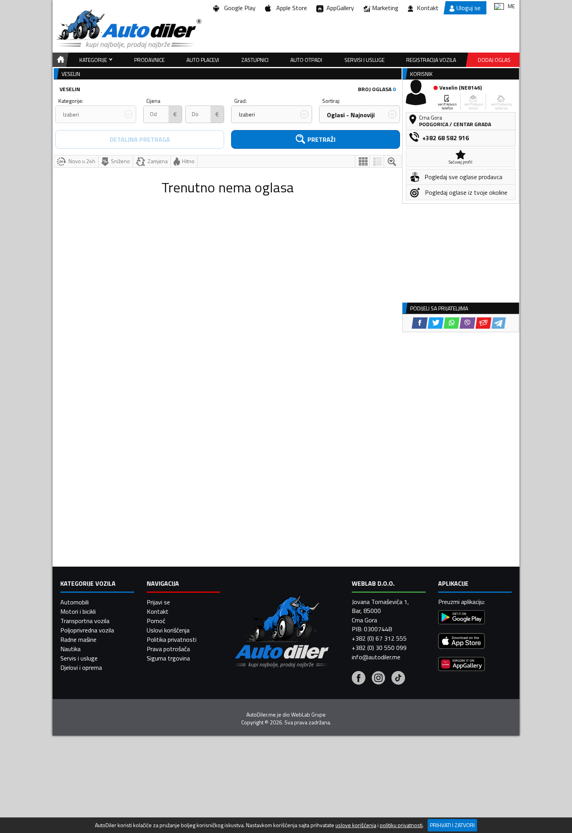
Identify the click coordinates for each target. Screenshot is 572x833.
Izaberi (71, 114)
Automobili (74, 602)
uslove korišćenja (355, 825)
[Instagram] (378, 679)
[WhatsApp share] (451, 323)
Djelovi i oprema (81, 667)
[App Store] (461, 642)
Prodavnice (149, 60)
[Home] (59, 60)
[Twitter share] (435, 323)
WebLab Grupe (308, 715)
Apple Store (290, 7)
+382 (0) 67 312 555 (379, 638)
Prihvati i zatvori (452, 825)
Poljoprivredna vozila (87, 630)
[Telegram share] (498, 323)
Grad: (240, 101)
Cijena (153, 101)
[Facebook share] (419, 323)
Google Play (238, 7)
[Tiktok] (398, 679)
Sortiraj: (331, 101)
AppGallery (338, 7)
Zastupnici (254, 60)
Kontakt (428, 7)
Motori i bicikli (78, 611)
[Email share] (483, 323)
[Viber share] (467, 323)
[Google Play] (461, 618)
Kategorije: (70, 101)
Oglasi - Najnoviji (351, 115)
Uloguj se (468, 7)
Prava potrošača (168, 648)
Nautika (70, 648)
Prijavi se (158, 602)
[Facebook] (358, 679)
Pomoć (156, 620)
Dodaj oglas (494, 60)
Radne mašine (78, 639)
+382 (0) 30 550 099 (379, 647)
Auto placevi (202, 60)
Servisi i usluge (364, 60)
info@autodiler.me (376, 657)
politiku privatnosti (401, 825)
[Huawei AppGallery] (461, 665)
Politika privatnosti (172, 639)
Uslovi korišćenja (168, 630)
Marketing (385, 7)
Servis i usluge (79, 658)
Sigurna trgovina (168, 658)
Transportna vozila (84, 620)
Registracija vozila (431, 60)
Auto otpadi (306, 60)
